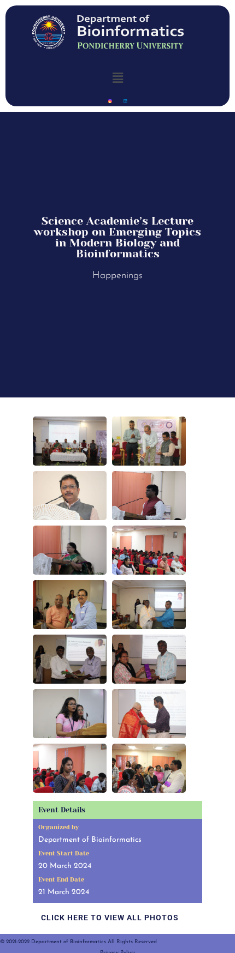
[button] (117, 78)
